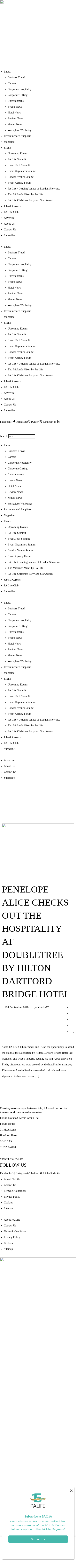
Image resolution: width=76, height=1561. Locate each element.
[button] (38, 428)
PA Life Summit (17, 159)
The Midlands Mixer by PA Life (25, 194)
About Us (9, 223)
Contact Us (10, 229)
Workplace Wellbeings (20, 130)
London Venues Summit (21, 176)
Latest (7, 71)
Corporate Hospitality (20, 89)
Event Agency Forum (19, 182)
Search (3, 436)
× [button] (71, 1491)
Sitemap (8, 1208)
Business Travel (16, 77)
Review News (15, 118)
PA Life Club (11, 212)
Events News (15, 106)
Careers (12, 83)
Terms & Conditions (15, 1190)
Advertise (9, 217)
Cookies (8, 1202)
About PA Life (12, 1179)
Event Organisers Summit (22, 171)
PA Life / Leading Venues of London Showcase (34, 188)
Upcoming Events (17, 153)
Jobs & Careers (12, 206)
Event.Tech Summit (19, 165)
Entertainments (16, 100)
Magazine (9, 141)
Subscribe (9, 235)
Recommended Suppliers (17, 136)
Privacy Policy (12, 1196)
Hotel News (14, 112)
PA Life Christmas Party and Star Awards (30, 200)
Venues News (15, 124)
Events (7, 147)
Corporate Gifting (17, 95)
